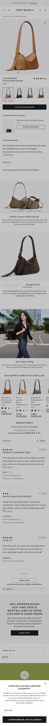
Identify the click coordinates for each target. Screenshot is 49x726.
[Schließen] (45, 683)
